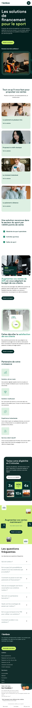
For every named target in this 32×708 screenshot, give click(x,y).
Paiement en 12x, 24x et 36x (9, 660)
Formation (4, 678)
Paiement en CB (5, 662)
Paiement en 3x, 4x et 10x (8, 658)
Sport (3, 682)
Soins (2, 680)
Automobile (4, 673)
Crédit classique (5, 667)
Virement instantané (7, 664)
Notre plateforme (6, 655)
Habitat (3, 675)
